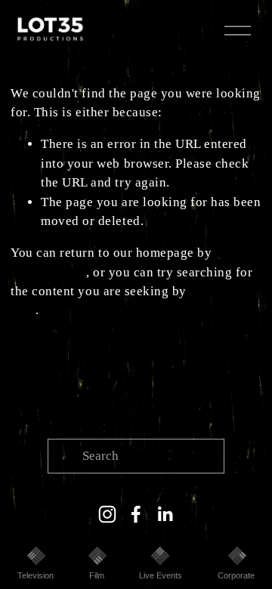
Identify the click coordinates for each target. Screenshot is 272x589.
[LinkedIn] (165, 514)
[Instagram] (107, 514)
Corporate (236, 575)
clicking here (48, 272)
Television (35, 575)
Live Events (160, 575)
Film (96, 575)
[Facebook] (136, 514)
